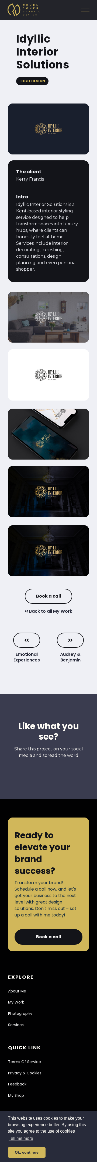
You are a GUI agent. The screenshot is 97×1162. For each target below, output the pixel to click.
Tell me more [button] (21, 1138)
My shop (16, 1095)
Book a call (48, 596)
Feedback (17, 1084)
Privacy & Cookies (24, 1073)
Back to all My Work (48, 611)
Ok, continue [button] (27, 1152)
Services (16, 1024)
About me (17, 991)
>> (70, 640)
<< (27, 640)
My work (16, 1002)
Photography (20, 1013)
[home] (22, 10)
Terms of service (24, 1061)
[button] (85, 10)
